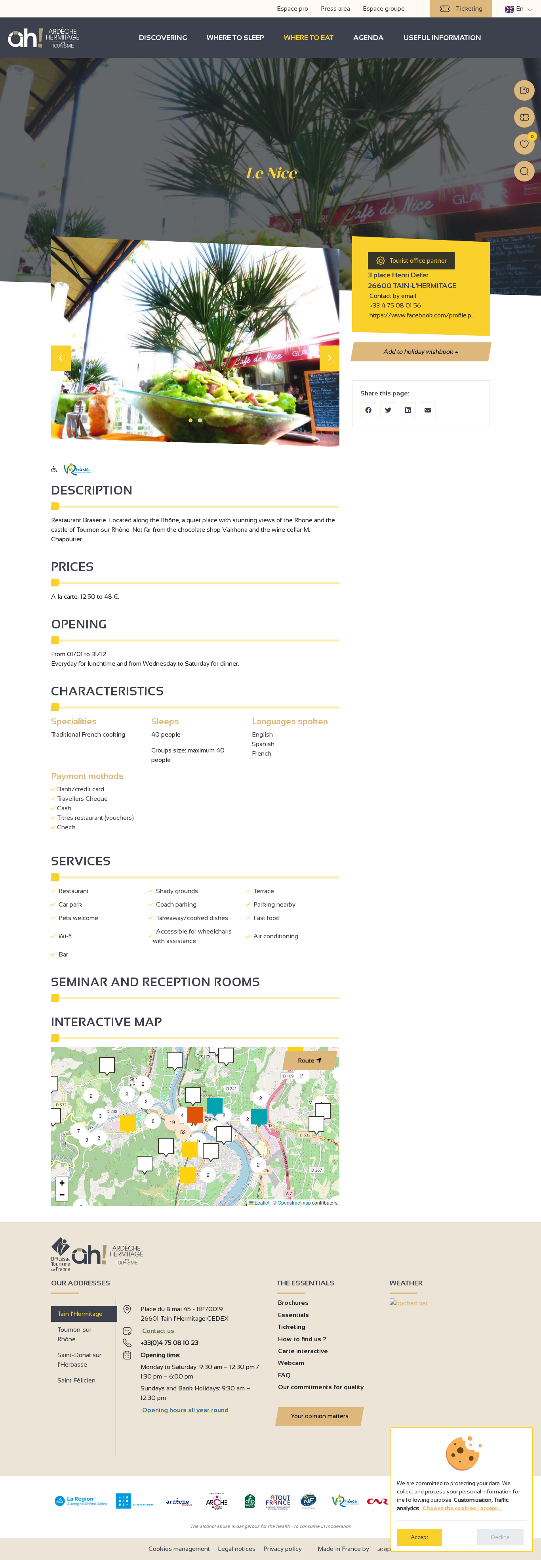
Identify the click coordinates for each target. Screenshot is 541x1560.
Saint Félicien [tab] (76, 1380)
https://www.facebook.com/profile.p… (421, 315)
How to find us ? (302, 1339)
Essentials (293, 1315)
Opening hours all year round (185, 1410)
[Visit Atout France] (278, 1502)
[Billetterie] (524, 117)
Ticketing (469, 8)
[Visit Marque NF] (308, 1506)
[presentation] (61, 358)
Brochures (293, 1302)
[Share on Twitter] (388, 410)
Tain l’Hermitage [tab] (80, 1313)
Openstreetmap (294, 1202)
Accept (419, 1537)
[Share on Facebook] (368, 410)
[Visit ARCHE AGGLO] (216, 1510)
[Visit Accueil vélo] (250, 1506)
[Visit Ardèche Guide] (179, 1506)
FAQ (284, 1375)
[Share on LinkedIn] (408, 410)
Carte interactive (303, 1351)
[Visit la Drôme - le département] (134, 1506)
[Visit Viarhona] (345, 1505)
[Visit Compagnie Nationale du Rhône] (378, 1502)
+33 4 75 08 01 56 (395, 305)
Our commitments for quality (321, 1387)
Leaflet (261, 1202)
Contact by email (392, 295)
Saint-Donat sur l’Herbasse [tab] (79, 1360)
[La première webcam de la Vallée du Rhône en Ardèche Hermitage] (524, 90)
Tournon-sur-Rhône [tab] (75, 1334)
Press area (335, 8)
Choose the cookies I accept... (462, 1508)
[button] (190, 420)
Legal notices (236, 1548)
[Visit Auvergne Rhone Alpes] (81, 1506)
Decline (500, 1537)
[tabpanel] (193, 1374)
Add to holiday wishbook (420, 351)
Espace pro (292, 8)
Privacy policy (282, 1548)
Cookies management (179, 1548)
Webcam (291, 1363)
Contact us (158, 1330)
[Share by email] (428, 410)
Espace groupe (384, 8)
